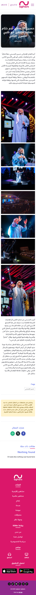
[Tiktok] (12, 584)
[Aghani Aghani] (24, 5)
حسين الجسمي (29, 389)
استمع (9, 557)
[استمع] (9, 554)
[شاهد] (26, 554)
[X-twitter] (19, 584)
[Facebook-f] (26, 584)
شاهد (26, 557)
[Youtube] (16, 584)
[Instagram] (23, 584)
